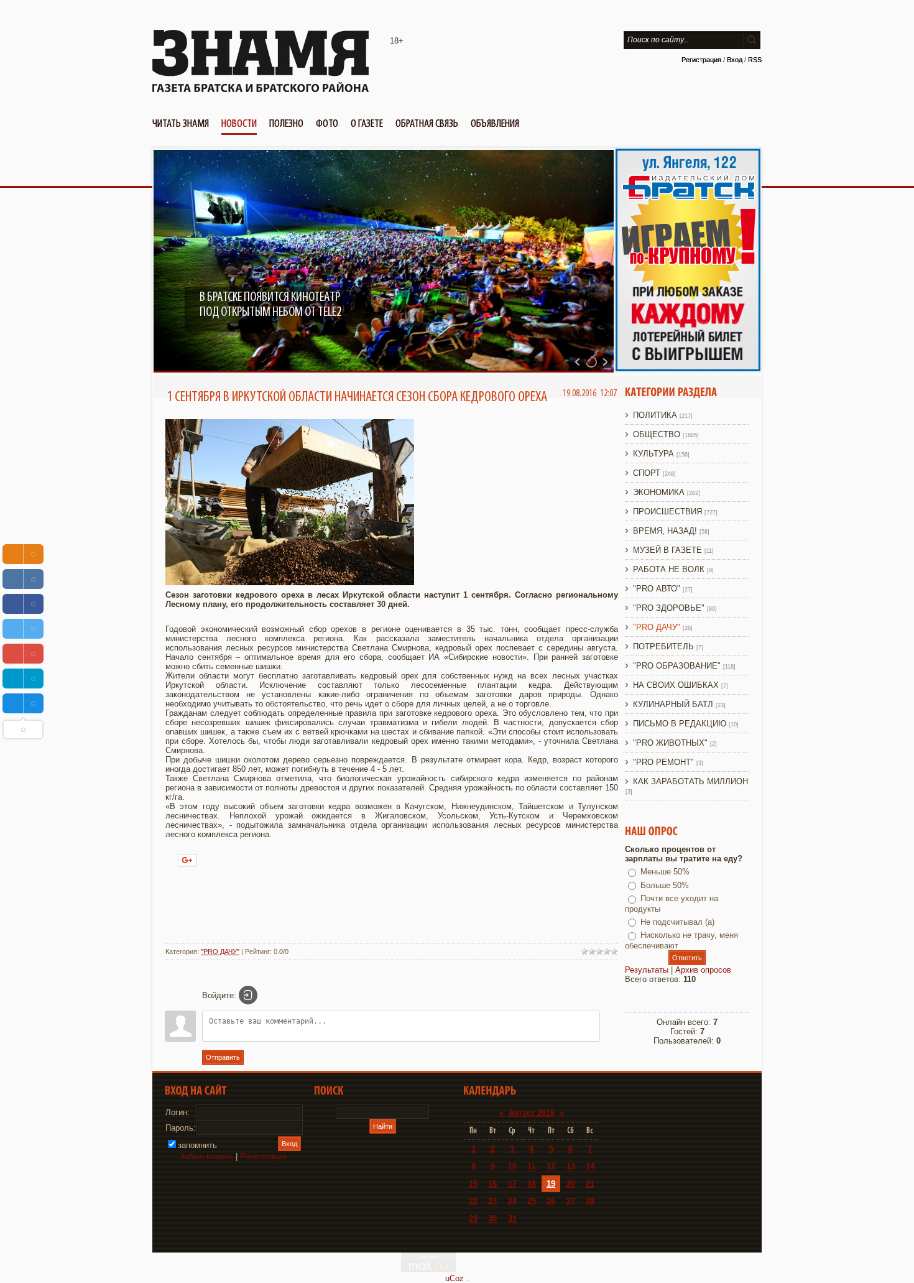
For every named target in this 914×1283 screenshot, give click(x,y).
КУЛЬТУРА (653, 453)
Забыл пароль (206, 1156)
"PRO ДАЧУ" (220, 951)
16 (492, 1183)
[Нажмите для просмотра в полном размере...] (289, 582)
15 (473, 1183)
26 (551, 1201)
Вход (734, 59)
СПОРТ (646, 473)
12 (551, 1166)
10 (512, 1166)
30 (492, 1218)
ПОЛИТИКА (655, 415)
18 (531, 1183)
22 (473, 1201)
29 (473, 1218)
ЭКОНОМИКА (659, 492)
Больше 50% (664, 885)
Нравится (231, 858)
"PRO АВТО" (656, 588)
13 (570, 1166)
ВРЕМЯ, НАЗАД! (665, 530)
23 (492, 1201)
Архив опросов (703, 970)
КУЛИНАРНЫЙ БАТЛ (673, 704)
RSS (755, 59)
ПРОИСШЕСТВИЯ (667, 511)
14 (590, 1166)
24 (512, 1201)
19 (551, 1183)
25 (531, 1201)
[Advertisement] (391, 906)
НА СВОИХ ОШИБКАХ (676, 685)
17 (512, 1183)
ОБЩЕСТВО (656, 434)
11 (531, 1166)
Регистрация (701, 59)
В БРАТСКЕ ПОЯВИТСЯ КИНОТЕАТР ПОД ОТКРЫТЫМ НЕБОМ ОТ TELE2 (270, 305)
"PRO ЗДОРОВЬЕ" (668, 608)
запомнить (197, 1145)
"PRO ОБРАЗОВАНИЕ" (677, 665)
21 (590, 1183)
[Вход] (248, 995)
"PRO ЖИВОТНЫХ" (670, 743)
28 (590, 1201)
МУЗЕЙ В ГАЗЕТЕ (667, 550)
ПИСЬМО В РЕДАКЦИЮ (679, 723)
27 (570, 1201)
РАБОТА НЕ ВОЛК (668, 569)
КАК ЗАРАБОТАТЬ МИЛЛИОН (690, 781)
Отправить (223, 1057)
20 (570, 1183)
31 (512, 1218)
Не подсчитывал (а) (677, 922)
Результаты (646, 970)
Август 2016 (532, 1113)
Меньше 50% (665, 871)
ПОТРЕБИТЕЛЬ (663, 646)
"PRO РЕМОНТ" (663, 762)
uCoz (454, 1278)
